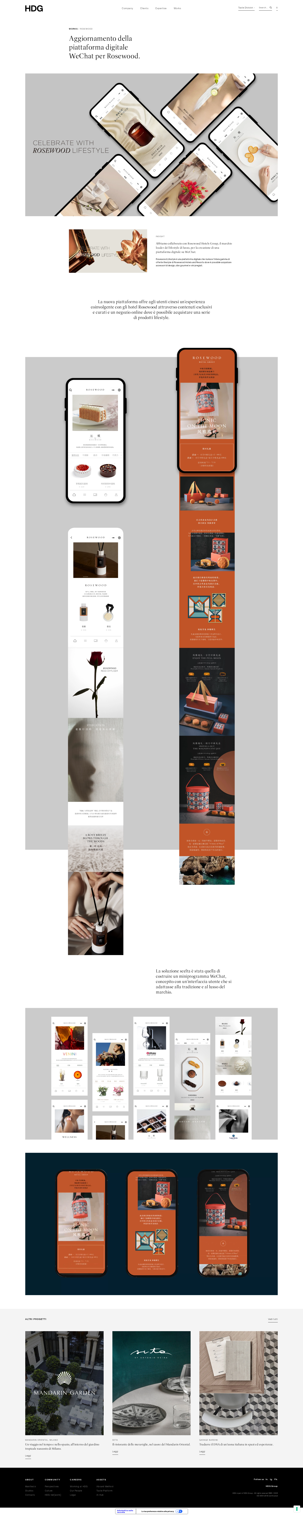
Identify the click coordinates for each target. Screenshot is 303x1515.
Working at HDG (79, 1486)
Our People (76, 1490)
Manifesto (30, 1486)
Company (127, 8)
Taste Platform (104, 1490)
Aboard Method (104, 1486)
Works (177, 8)
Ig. (271, 1479)
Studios (29, 1490)
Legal (73, 1494)
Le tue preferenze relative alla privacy (158, 1511)
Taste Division (245, 8)
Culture (48, 1490)
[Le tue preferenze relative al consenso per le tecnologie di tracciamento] (297, 1509)
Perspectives (52, 1486)
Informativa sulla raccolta (125, 1511)
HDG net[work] (53, 1494)
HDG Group (272, 1486)
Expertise (161, 8)
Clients (144, 8)
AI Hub (100, 1494)
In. (267, 1479)
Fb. (276, 1479)
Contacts (30, 1494)
